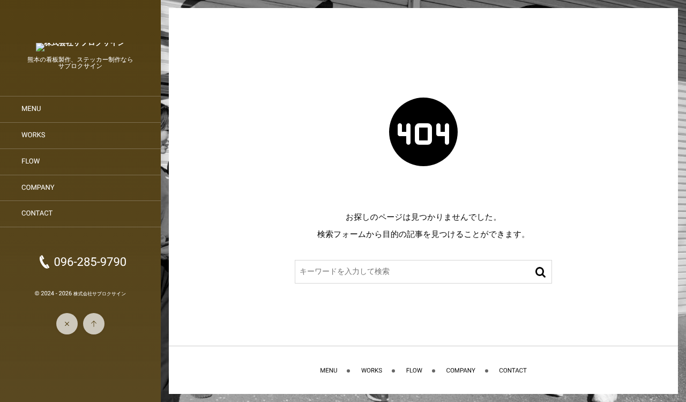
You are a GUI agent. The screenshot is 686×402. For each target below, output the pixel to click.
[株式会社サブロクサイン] (80, 47)
